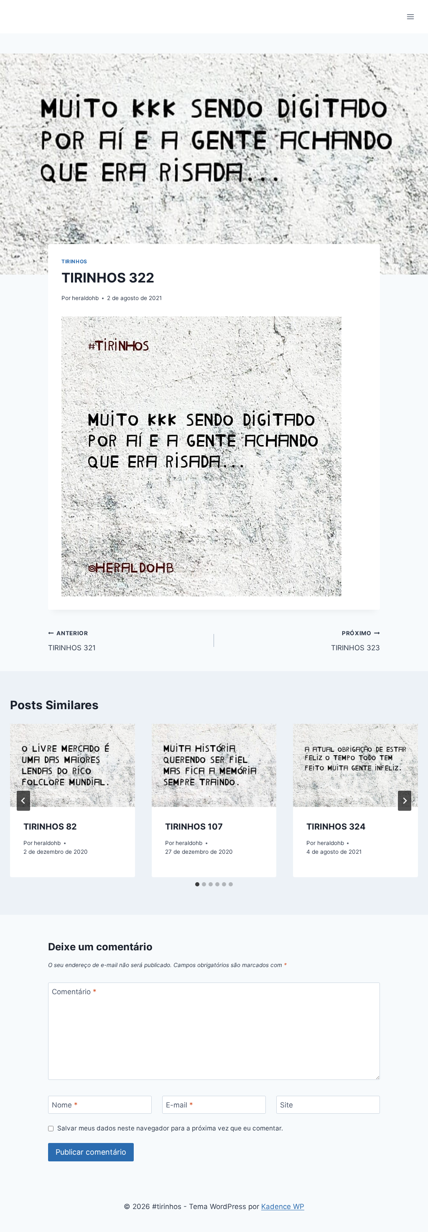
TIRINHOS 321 (72, 641)
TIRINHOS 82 (50, 827)
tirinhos (74, 261)
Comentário (74, 992)
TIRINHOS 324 (336, 827)
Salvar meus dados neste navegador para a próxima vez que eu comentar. (170, 1128)
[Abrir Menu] (410, 16)
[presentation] (72, 765)
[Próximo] (404, 801)
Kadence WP (282, 1206)
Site (286, 1105)
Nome (65, 1105)
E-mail (179, 1105)
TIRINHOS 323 (355, 641)
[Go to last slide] (23, 801)
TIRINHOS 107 (194, 827)
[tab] (197, 884)
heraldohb (85, 298)
